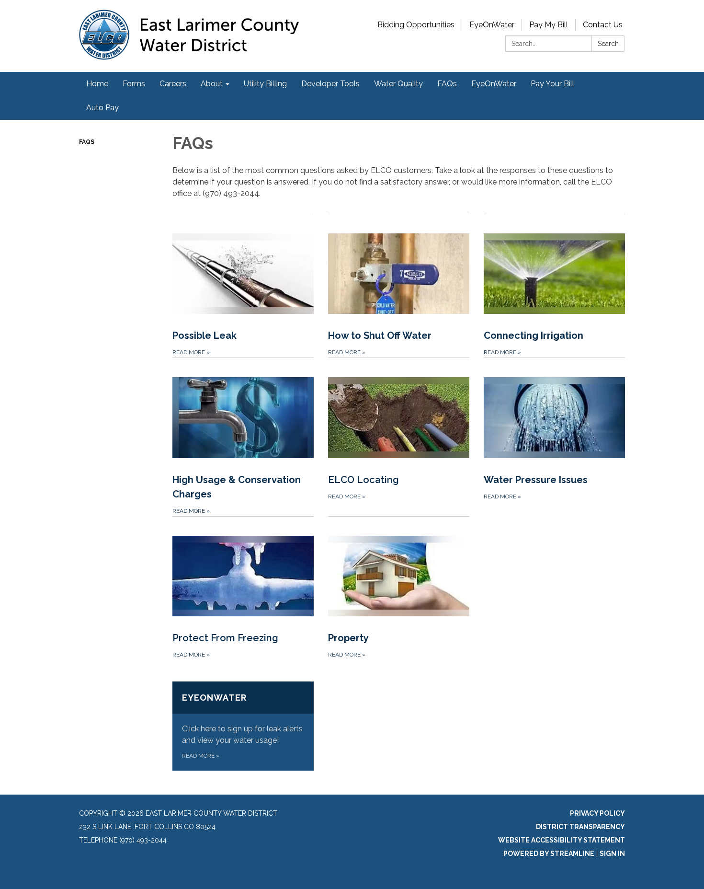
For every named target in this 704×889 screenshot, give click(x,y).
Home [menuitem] (97, 83)
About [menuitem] (212, 83)
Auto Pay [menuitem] (102, 107)
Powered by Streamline (548, 853)
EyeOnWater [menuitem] (493, 83)
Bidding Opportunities (415, 24)
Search (608, 43)
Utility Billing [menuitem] (265, 83)
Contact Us (603, 24)
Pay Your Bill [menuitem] (552, 83)
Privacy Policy (597, 813)
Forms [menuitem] (134, 83)
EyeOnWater (491, 24)
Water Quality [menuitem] (398, 83)
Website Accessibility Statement (561, 840)
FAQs (86, 142)
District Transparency (580, 827)
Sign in (612, 853)
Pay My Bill (548, 24)
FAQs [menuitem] (447, 83)
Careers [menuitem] (172, 83)
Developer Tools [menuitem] (330, 83)
